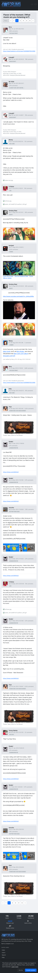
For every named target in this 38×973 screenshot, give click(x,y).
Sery (10, 27)
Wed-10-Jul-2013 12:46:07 (16, 115)
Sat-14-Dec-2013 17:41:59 (16, 480)
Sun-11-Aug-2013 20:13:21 (16, 212)
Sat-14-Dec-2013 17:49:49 (16, 509)
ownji (10, 921)
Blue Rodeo (20, 351)
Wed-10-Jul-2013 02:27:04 (16, 29)
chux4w (11, 507)
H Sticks (11, 186)
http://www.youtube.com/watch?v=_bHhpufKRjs (18, 296)
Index (3, 950)
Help (3, 957)
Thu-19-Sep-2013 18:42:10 (16, 390)
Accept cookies (30, 970)
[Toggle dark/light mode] (32, 4)
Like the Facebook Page (21, 276)
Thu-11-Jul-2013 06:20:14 (16, 141)
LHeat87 (11, 57)
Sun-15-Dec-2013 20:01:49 (16, 583)
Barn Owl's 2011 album (21, 353)
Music (6, 20)
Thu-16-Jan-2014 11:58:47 (16, 686)
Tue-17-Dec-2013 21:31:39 (16, 620)
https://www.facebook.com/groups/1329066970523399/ (19, 51)
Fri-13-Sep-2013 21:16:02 (16, 368)
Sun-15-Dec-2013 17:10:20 (16, 558)
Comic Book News (8, 276)
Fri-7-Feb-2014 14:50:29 (15, 787)
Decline (21, 970)
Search (4, 955)
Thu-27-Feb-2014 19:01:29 (16, 829)
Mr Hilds (11, 81)
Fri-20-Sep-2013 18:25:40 (16, 408)
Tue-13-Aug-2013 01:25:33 (16, 286)
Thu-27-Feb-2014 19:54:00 (16, 867)
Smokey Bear (13, 210)
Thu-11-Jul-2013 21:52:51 (16, 188)
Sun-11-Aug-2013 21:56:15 (16, 247)
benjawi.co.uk (10, 943)
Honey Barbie (13, 730)
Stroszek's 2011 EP (9, 356)
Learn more (14, 966)
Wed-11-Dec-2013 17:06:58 (16, 443)
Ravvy (11, 341)
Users (3, 952)
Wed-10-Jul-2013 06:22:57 (16, 83)
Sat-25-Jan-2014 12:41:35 (16, 732)
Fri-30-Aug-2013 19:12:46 (16, 342)
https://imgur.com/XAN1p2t (11, 472)
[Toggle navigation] (36, 4)
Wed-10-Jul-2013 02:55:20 (16, 59)
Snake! (11, 441)
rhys (10, 406)
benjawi (11, 245)
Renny (11, 139)
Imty (10, 389)
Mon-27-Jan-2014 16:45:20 (16, 748)
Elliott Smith (6, 351)
